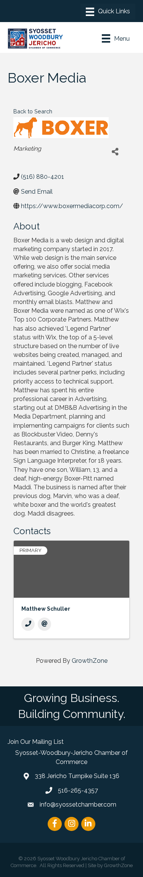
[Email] (44, 624)
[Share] (115, 151)
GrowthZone (90, 660)
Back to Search (32, 111)
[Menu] (107, 12)
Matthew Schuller (45, 609)
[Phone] (28, 624)
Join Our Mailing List (36, 741)
